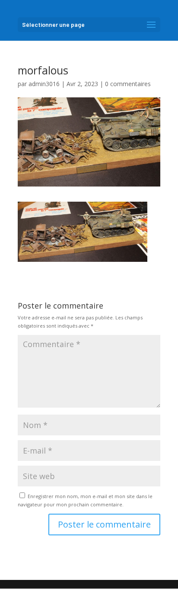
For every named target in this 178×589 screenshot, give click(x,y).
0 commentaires (128, 84)
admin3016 (44, 84)
